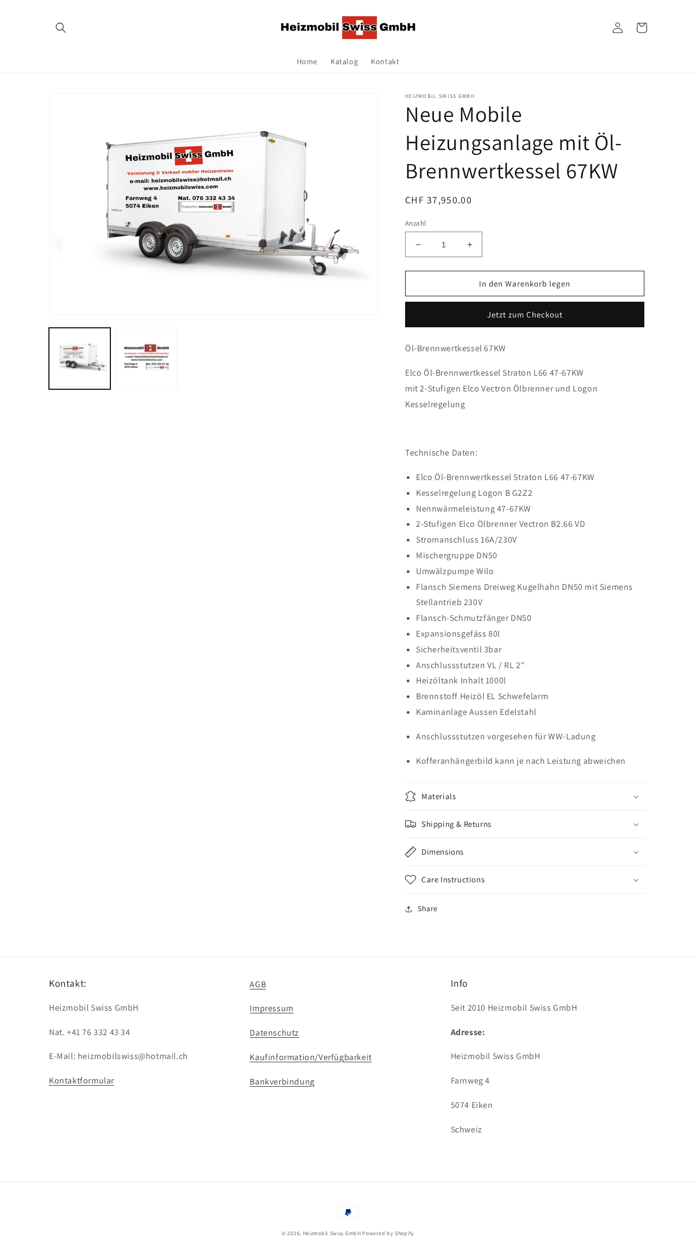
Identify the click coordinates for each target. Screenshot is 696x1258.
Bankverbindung (282, 1081)
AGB (258, 984)
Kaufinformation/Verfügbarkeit (310, 1057)
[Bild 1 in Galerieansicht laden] (79, 358)
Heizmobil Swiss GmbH (332, 1233)
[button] (61, 28)
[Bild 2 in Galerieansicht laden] (146, 358)
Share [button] (428, 908)
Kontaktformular (81, 1080)
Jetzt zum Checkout (525, 314)
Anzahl (415, 223)
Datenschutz (274, 1032)
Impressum (271, 1008)
